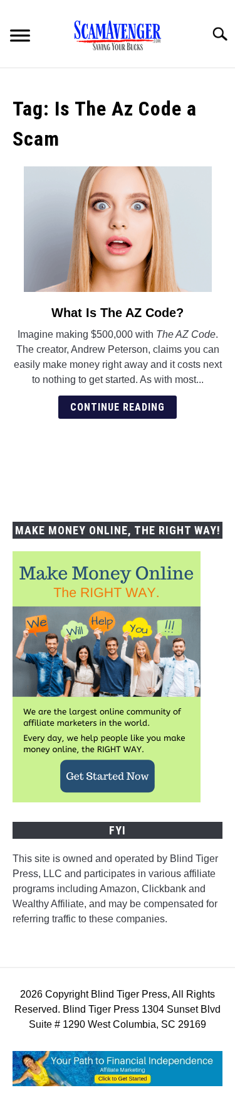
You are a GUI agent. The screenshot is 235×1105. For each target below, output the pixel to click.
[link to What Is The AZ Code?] (117, 229)
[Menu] (20, 37)
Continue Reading (117, 407)
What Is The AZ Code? (117, 313)
